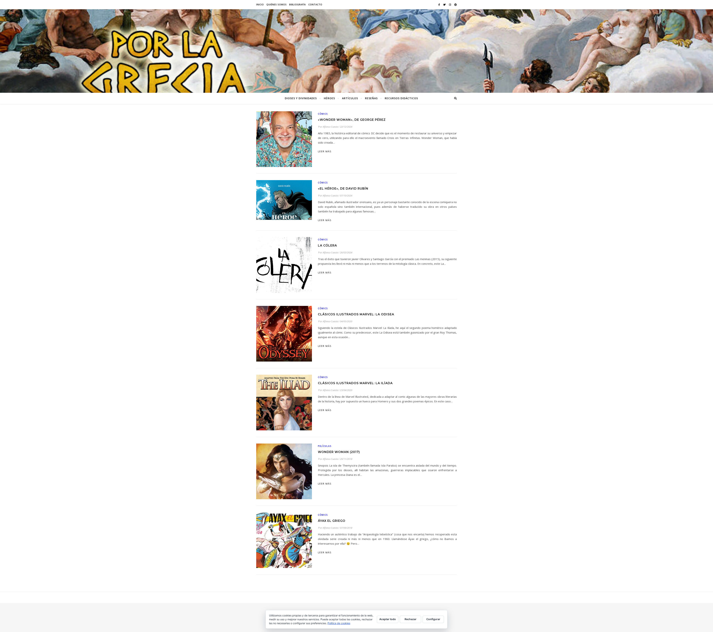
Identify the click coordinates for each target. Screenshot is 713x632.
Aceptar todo (387, 619)
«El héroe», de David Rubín (343, 188)
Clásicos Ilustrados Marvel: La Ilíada (355, 383)
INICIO (260, 4)
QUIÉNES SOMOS (276, 4)
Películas (324, 446)
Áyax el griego (331, 521)
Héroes (329, 98)
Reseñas (371, 98)
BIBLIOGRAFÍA (297, 4)
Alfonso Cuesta (330, 126)
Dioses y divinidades (301, 98)
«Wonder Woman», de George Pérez (352, 120)
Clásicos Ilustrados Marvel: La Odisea (356, 314)
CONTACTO (315, 4)
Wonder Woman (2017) (339, 452)
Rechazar (410, 619)
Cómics (323, 113)
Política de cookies (339, 623)
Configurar (433, 619)
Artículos (350, 98)
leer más (325, 151)
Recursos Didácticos (401, 98)
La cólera (327, 245)
